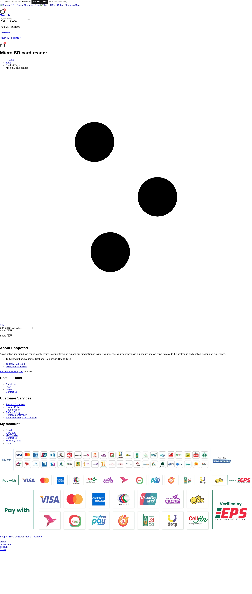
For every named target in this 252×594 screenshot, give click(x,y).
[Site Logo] (40, 5)
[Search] (29, 19)
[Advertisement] (126, 572)
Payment (37, 2)
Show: (3, 330)
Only (45, 2)
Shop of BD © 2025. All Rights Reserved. (21, 536)
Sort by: (4, 328)
